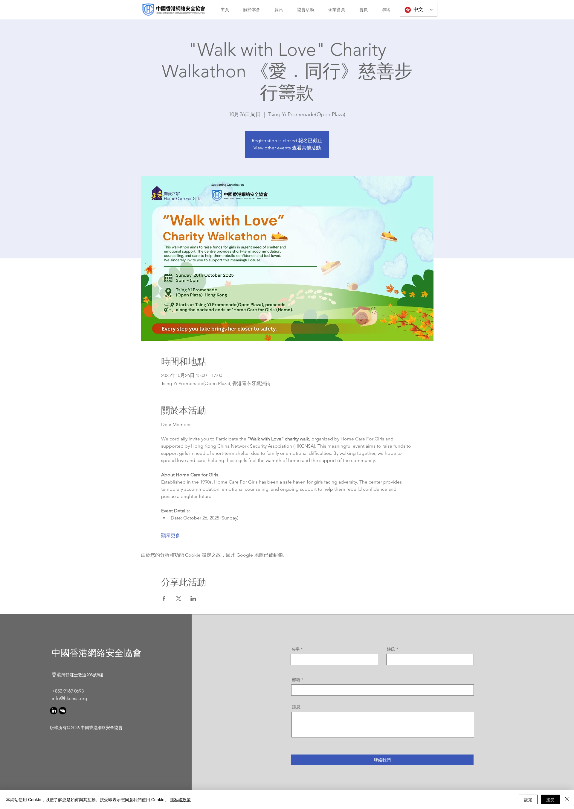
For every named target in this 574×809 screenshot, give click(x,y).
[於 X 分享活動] (178, 598)
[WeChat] (62, 710)
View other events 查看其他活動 (287, 148)
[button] (249, 9)
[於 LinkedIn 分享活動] (193, 598)
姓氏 (391, 649)
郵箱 (296, 680)
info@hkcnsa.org (69, 698)
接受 (550, 799)
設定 (528, 799)
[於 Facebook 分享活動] (164, 598)
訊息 (296, 707)
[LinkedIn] (53, 710)
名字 (295, 649)
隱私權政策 (180, 799)
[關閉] (566, 799)
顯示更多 (170, 535)
